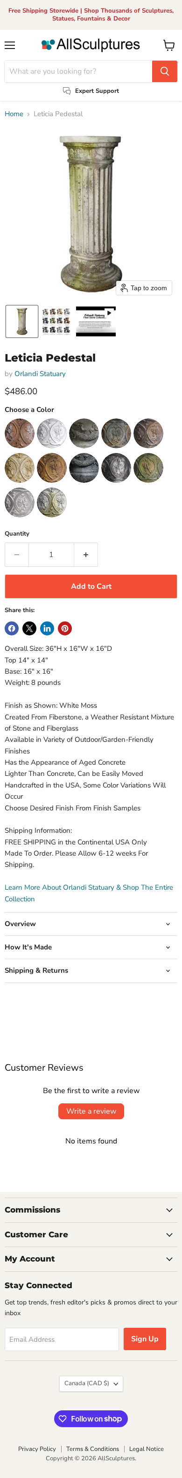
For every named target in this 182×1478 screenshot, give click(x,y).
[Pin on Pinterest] (65, 628)
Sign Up (145, 1339)
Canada (86, 1383)
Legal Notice (146, 1449)
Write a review (91, 1111)
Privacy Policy (37, 1449)
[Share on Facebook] (12, 628)
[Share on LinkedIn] (47, 628)
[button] (22, 321)
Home (14, 114)
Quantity (17, 533)
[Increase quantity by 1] (86, 555)
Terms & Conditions (92, 1449)
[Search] (164, 71)
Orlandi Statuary (40, 373)
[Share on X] (29, 628)
